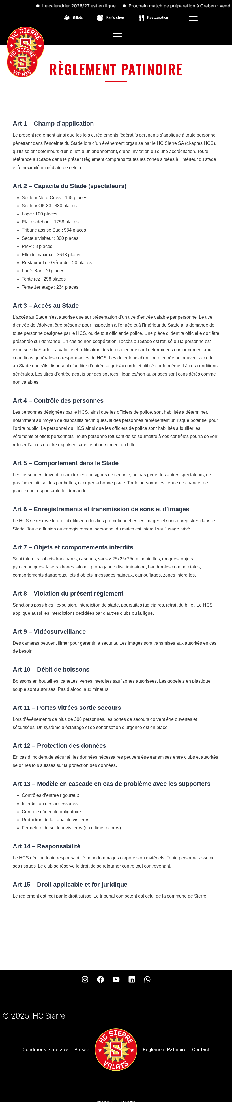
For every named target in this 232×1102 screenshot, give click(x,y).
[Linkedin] (131, 979)
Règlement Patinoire (164, 1049)
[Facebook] (100, 979)
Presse (81, 1049)
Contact (201, 1049)
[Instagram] (85, 979)
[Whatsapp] (147, 979)
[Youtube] (116, 979)
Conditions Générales (46, 1049)
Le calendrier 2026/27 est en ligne (69, 5)
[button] (193, 19)
